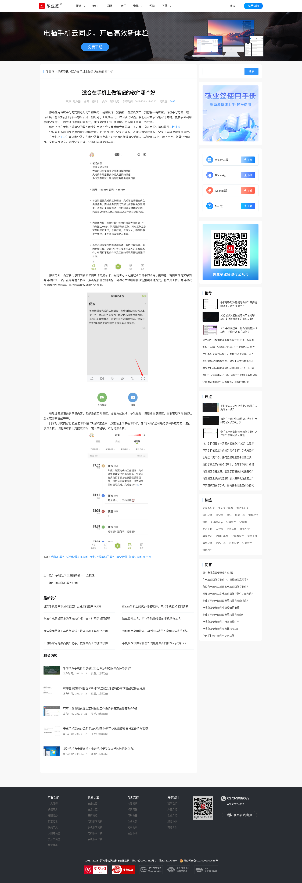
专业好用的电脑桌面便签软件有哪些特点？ (226, 600)
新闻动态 (114, 101)
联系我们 (172, 803)
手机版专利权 (95, 827)
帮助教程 (132, 815)
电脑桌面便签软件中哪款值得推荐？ (222, 607)
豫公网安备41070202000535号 (201, 860)
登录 (233, 6)
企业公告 (132, 821)
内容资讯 (132, 803)
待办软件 (247, 543)
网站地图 (132, 827)
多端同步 (53, 809)
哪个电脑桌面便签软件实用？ (218, 572)
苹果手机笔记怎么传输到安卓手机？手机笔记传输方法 (230, 450)
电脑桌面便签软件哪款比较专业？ (221, 628)
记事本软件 (238, 536)
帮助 (152, 5)
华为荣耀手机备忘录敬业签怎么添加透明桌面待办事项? (97, 668)
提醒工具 (240, 515)
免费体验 (253, 5)
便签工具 (207, 529)
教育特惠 (53, 845)
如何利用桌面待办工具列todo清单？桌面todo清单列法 (155, 631)
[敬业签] (230, 113)
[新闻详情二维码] (230, 252)
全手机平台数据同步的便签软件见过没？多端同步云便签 (230, 340)
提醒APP (207, 550)
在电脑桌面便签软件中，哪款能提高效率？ (226, 579)
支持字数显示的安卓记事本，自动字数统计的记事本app (230, 464)
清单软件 (207, 543)
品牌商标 (93, 815)
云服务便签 (54, 833)
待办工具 (221, 543)
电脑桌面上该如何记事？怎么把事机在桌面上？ (228, 478)
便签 (78, 5)
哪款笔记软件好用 (66, 583)
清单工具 (252, 536)
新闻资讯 (63, 71)
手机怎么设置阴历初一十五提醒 (75, 575)
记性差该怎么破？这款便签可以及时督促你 (226, 382)
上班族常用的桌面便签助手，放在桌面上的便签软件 (76, 643)
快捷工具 (53, 827)
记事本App (217, 522)
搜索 (251, 71)
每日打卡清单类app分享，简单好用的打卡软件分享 (230, 375)
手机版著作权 (95, 839)
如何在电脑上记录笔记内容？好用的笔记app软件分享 (230, 347)
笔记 (229, 515)
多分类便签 (54, 839)
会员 (123, 5)
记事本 (95, 101)
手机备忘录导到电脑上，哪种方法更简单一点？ (228, 354)
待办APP (234, 543)
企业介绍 (172, 815)
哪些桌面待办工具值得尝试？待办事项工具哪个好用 (76, 631)
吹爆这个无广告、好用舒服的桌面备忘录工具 (227, 457)
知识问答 (132, 809)
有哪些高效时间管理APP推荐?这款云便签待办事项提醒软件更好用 (104, 688)
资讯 (136, 5)
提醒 (109, 5)
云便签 (219, 529)
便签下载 (132, 833)
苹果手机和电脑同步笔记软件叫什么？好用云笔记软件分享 (230, 368)
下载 (164, 5)
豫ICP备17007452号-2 (144, 860)
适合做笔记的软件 (77, 556)
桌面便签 (207, 536)
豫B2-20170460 (168, 860)
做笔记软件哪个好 (140, 556)
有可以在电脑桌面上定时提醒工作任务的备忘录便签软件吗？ (101, 708)
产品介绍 (172, 809)
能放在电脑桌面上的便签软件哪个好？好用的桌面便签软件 (80, 618)
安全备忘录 (209, 508)
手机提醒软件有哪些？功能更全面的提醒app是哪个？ (155, 643)
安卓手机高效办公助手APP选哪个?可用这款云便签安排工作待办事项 (105, 728)
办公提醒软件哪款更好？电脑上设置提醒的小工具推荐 (230, 361)
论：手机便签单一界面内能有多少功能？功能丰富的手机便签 (230, 443)
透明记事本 (222, 536)
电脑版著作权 (95, 833)
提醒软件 (253, 515)
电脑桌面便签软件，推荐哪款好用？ (222, 621)
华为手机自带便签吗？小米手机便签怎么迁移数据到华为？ (99, 748)
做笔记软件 (58, 556)
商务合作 (172, 827)
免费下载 (95, 47)
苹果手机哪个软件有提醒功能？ (220, 635)
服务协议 (172, 821)
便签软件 (231, 529)
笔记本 (219, 515)
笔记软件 (122, 556)
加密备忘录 (242, 508)
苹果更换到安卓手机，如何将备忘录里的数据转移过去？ (230, 485)
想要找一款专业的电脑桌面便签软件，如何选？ (228, 593)
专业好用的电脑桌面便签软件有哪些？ (223, 614)
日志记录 (53, 821)
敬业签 (50, 71)
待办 (95, 5)
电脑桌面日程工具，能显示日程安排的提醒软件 (228, 471)
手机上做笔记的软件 (102, 556)
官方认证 (93, 809)
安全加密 (93, 803)
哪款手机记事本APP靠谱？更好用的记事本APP (73, 606)
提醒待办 (53, 815)
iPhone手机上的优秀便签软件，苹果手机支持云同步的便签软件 (161, 606)
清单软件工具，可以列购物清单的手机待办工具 (151, 618)
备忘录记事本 (225, 508)
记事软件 (231, 522)
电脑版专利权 (95, 821)
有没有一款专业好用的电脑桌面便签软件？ (226, 586)
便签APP (245, 529)
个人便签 (53, 803)
